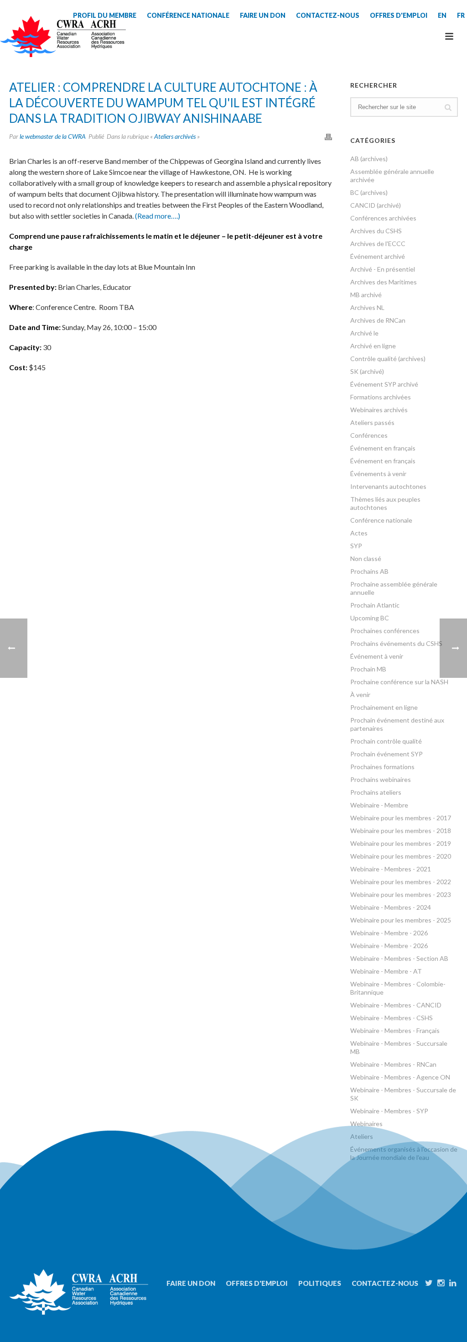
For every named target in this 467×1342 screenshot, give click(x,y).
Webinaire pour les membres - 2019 (400, 843)
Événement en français (382, 448)
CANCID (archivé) (375, 205)
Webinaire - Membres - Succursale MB (398, 1047)
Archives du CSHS (376, 231)
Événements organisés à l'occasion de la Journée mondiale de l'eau (403, 1153)
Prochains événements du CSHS (396, 643)
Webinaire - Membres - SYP (389, 1111)
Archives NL (367, 307)
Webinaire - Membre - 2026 (389, 933)
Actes (359, 533)
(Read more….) (157, 215)
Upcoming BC (369, 618)
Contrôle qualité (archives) (387, 358)
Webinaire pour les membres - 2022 (400, 882)
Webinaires (366, 1123)
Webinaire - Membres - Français (395, 1030)
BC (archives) (369, 192)
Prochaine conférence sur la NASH (399, 682)
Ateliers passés (372, 422)
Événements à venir (378, 473)
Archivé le (364, 333)
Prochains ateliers (375, 792)
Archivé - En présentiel (382, 269)
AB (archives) (369, 159)
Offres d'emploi (257, 1283)
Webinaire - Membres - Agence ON (400, 1077)
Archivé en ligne (373, 346)
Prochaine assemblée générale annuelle (393, 588)
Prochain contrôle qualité (386, 741)
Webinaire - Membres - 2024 (390, 907)
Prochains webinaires (380, 779)
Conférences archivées (383, 218)
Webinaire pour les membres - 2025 (400, 920)
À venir (360, 694)
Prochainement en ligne (384, 707)
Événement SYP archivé (384, 384)
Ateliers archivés (175, 136)
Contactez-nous (385, 1283)
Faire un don (190, 1283)
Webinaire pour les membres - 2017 (400, 818)
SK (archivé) (367, 371)
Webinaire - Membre (379, 805)
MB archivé (366, 295)
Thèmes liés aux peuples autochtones (385, 503)
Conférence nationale (381, 520)
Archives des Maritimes (383, 282)
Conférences (369, 435)
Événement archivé (377, 256)
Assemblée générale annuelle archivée (392, 175)
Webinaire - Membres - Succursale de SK (403, 1094)
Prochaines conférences (385, 630)
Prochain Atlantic (375, 605)
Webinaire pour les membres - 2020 (400, 856)
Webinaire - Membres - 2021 (390, 869)
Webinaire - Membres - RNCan (393, 1064)
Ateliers (361, 1136)
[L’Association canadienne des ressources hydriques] (63, 36)
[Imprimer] (328, 136)
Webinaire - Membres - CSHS (391, 1018)
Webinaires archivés (379, 410)
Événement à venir (376, 656)
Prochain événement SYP (386, 754)
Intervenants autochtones (388, 486)
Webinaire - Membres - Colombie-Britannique (398, 988)
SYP (356, 546)
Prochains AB (369, 571)
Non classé (365, 558)
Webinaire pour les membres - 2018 (400, 830)
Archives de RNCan (377, 320)
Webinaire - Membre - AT (386, 971)
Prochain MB (368, 669)
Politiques (319, 1283)
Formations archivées (380, 397)
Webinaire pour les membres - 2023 (400, 894)
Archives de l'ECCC (377, 243)
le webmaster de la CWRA (53, 136)
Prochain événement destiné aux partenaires (397, 724)
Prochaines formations (382, 767)
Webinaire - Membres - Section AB (399, 958)
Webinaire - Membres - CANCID (395, 1005)
